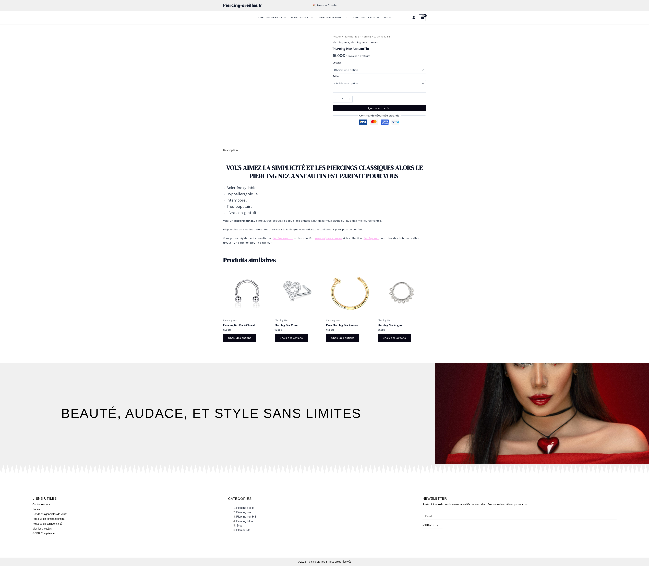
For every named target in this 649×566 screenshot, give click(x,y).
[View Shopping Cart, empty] (422, 17)
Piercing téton (244, 521)
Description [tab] (230, 150)
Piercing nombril (246, 516)
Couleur (337, 62)
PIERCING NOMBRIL (331, 17)
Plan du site (243, 530)
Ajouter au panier (379, 108)
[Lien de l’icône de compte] (413, 17)
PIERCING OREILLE (270, 17)
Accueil (337, 36)
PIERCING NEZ (300, 17)
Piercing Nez (351, 36)
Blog (240, 525)
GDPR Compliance (43, 533)
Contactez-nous (41, 504)
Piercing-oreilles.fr (242, 5)
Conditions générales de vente (49, 514)
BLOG (387, 17)
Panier (36, 509)
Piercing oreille (245, 507)
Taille (336, 76)
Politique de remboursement (48, 518)
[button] (284, 17)
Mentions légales (42, 528)
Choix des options (239, 337)
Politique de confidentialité (47, 523)
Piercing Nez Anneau (364, 42)
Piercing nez (243, 512)
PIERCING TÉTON (364, 17)
